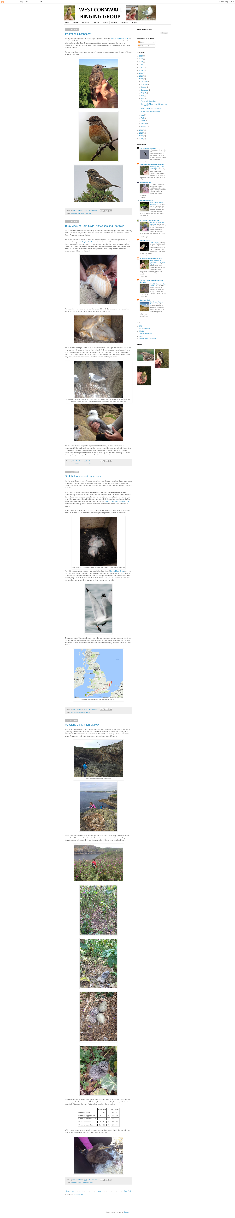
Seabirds (75, 23)
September (145, 90)
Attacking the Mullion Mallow (82, 724)
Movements (124, 23)
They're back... (154, 242)
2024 (141, 59)
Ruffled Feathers (145, 240)
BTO (140, 326)
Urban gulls (85, 23)
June (143, 99)
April (142, 118)
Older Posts (127, 1191)
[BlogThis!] (104, 210)
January (144, 126)
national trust (86, 712)
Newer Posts (70, 1191)
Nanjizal (114, 23)
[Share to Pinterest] (111, 210)
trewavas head (94, 464)
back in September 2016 (119, 38)
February (144, 124)
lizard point (81, 213)
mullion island (89, 1182)
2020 (141, 70)
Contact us (134, 23)
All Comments (144, 46)
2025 (141, 56)
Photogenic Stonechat (78, 33)
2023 (141, 62)
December (144, 81)
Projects (105, 23)
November (144, 84)
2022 (141, 64)
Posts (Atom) (78, 1194)
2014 (141, 136)
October (144, 87)
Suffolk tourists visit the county (83, 476)
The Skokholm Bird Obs (148, 148)
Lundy (141, 336)
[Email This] (101, 210)
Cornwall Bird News (145, 334)
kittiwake (79, 464)
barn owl (73, 464)
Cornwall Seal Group (117, 571)
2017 (141, 79)
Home (67, 23)
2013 (141, 139)
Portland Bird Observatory (147, 338)
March (143, 121)
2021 (141, 67)
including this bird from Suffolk (89, 242)
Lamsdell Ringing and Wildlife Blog (152, 164)
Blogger (126, 1212)
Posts (142, 42)
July (142, 96)
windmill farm (103, 464)
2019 (141, 73)
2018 (141, 76)
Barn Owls (96, 23)
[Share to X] (106, 210)
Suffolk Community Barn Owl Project (117, 501)
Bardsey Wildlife (145, 182)
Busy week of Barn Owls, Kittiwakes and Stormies (94, 225)
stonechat (88, 213)
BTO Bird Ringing (145, 329)
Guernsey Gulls (145, 300)
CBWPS (141, 331)
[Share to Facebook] (108, 210)
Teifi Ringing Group (146, 200)
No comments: (93, 210)
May (142, 115)
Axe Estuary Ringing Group (149, 220)
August (143, 93)
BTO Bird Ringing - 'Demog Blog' (151, 258)
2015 (141, 133)
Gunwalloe (74, 213)
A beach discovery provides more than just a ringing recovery (157, 262)
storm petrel (85, 464)
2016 (141, 130)
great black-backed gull (78, 1182)
